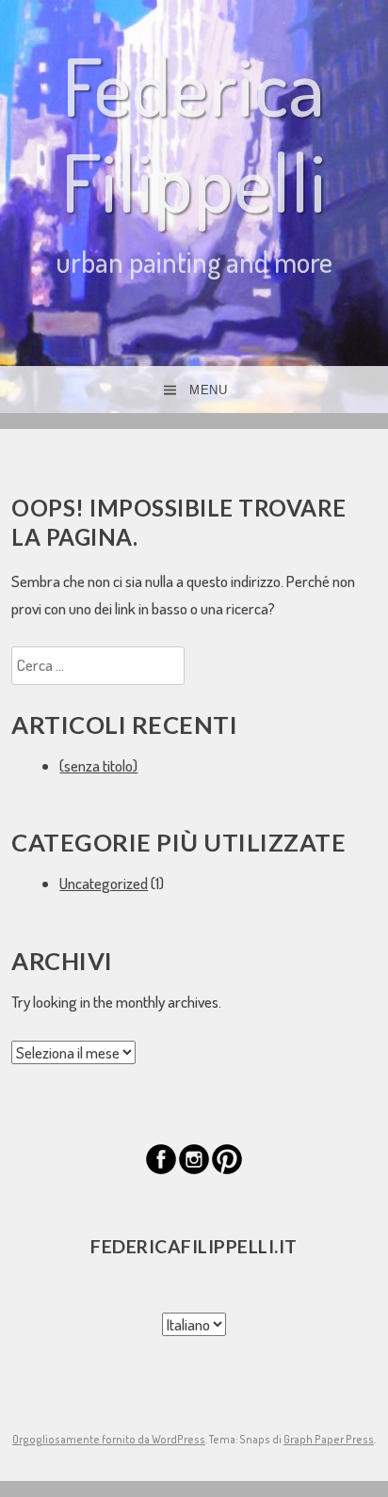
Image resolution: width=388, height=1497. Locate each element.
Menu (208, 390)
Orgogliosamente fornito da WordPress (108, 1439)
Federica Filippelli (194, 133)
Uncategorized (103, 883)
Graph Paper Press (328, 1439)
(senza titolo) (98, 765)
